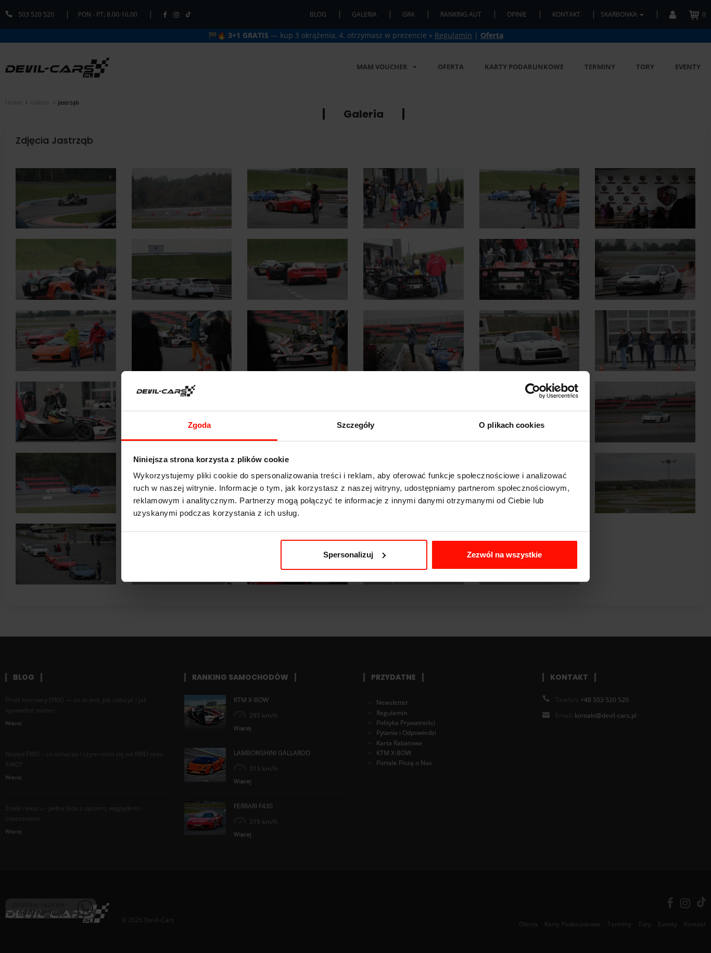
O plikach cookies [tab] (511, 425)
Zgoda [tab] (199, 425)
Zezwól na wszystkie (504, 554)
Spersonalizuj (348, 554)
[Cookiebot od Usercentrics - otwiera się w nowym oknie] (532, 391)
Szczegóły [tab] (356, 425)
